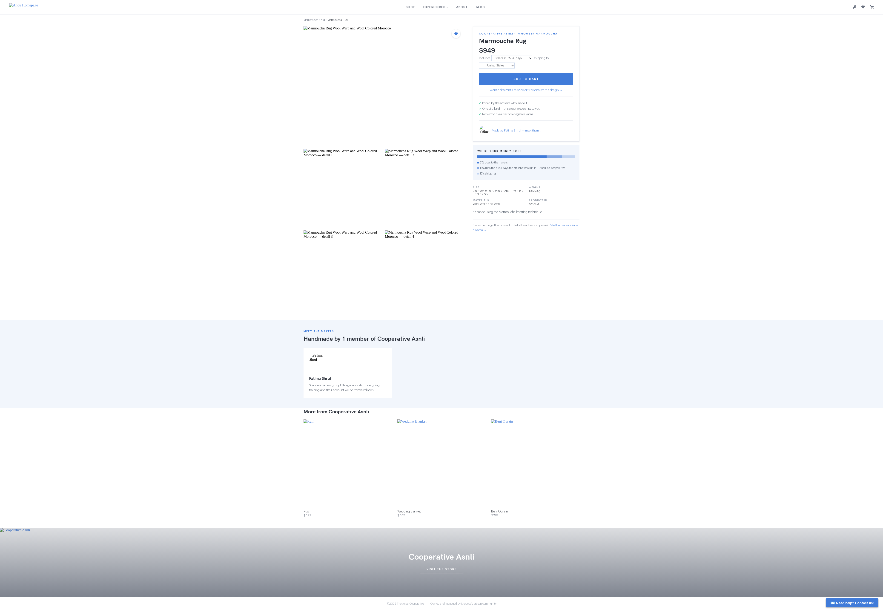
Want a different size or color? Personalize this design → (526, 90)
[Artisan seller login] (854, 7)
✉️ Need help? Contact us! (852, 603)
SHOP (410, 7)
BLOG (480, 7)
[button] (384, 86)
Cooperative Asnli (401, 338)
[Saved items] (863, 7)
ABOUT (462, 7)
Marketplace (311, 20)
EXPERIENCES (435, 7)
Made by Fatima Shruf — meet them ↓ (516, 130)
